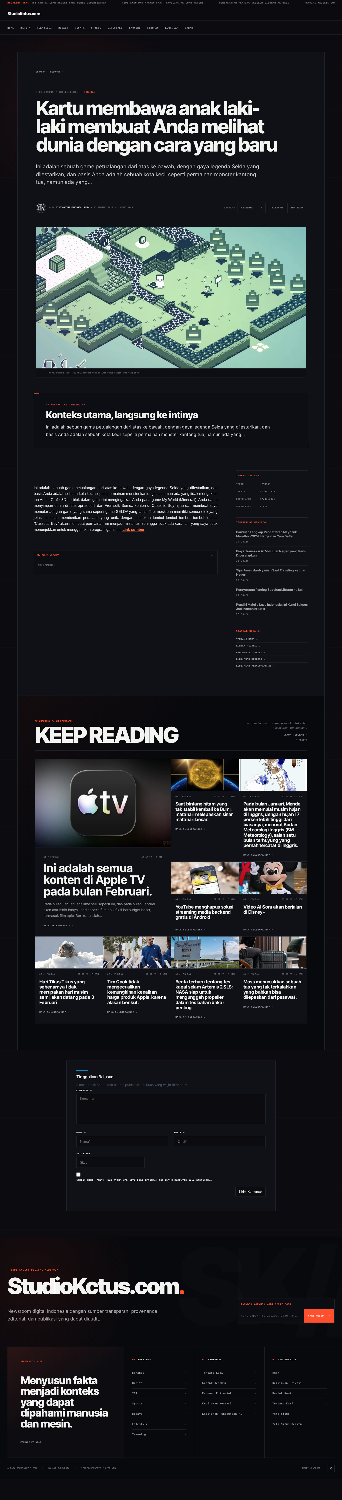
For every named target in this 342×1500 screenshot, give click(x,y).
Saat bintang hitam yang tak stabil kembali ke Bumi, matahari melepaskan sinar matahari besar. (204, 811)
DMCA (299, 1372)
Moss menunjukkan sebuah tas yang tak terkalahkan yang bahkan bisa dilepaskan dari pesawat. (272, 989)
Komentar (84, 1090)
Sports (96, 28)
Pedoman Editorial (229, 1393)
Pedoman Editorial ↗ (250, 652)
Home (10, 28)
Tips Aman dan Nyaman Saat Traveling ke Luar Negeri (84, 2)
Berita (25, 28)
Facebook (247, 209)
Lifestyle (115, 28)
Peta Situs (299, 1413)
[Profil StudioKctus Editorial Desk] (41, 208)
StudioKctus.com (23, 13)
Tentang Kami (229, 1372)
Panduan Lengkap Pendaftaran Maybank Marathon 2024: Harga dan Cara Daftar (266, 534)
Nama (81, 1132)
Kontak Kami (299, 1393)
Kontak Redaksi (229, 1383)
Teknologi (44, 28)
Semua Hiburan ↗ (295, 734)
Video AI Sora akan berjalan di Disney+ (272, 909)
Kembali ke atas (32, 1442)
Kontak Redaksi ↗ (248, 645)
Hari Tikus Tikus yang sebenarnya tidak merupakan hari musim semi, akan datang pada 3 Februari (66, 992)
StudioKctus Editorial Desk (72, 207)
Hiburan (153, 28)
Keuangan (171, 28)
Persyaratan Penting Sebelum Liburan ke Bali (176, 2)
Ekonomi (135, 28)
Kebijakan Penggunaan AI (229, 1413)
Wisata (80, 28)
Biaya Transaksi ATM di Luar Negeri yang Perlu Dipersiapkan (271, 553)
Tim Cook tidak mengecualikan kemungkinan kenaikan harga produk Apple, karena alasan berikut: (136, 992)
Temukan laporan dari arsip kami (266, 1304)
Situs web (83, 1153)
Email (179, 1132)
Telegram (276, 209)
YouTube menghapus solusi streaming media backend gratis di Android (204, 912)
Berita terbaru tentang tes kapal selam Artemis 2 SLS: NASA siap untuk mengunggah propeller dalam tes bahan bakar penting (204, 994)
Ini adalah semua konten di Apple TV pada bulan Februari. (98, 879)
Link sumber (133, 530)
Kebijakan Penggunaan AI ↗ (255, 665)
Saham (189, 28)
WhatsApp (296, 209)
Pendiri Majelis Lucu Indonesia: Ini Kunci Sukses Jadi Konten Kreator (281, 2)
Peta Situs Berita (299, 1424)
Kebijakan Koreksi (229, 1403)
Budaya (63, 28)
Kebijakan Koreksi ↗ (250, 659)
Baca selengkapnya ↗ (59, 925)
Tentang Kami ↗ (247, 639)
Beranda (159, 1372)
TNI (159, 1393)
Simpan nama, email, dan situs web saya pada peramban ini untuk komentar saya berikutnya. (145, 1180)
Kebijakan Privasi (299, 1383)
